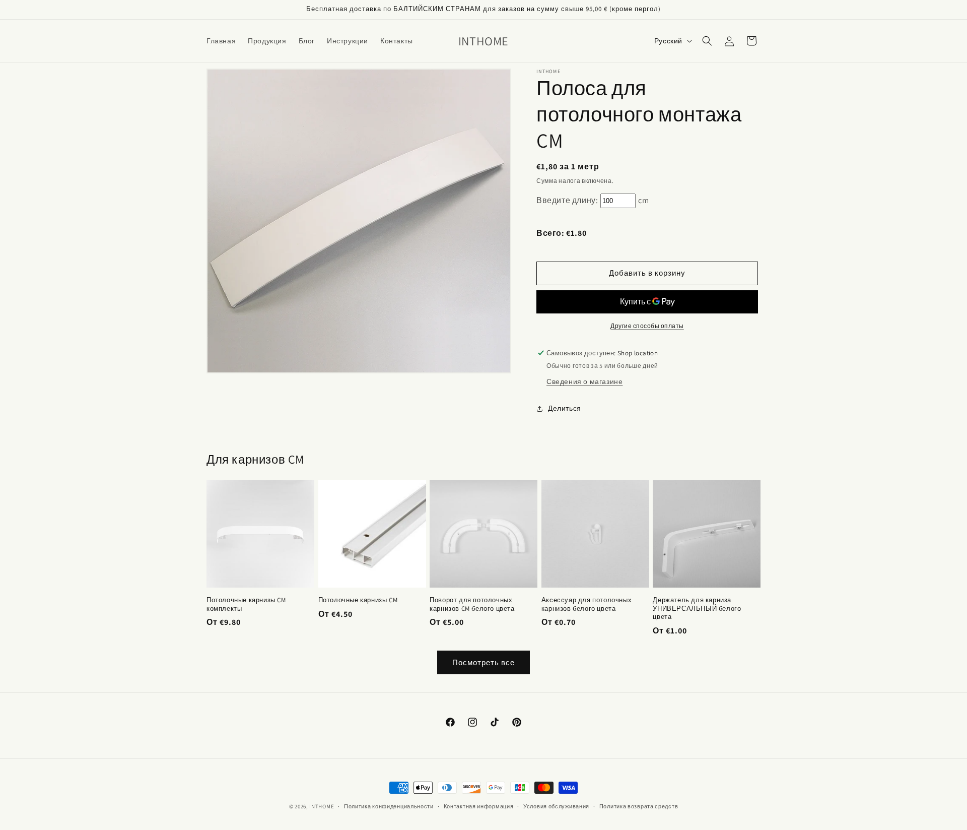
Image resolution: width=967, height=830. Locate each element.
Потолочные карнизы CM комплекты (246, 604)
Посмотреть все (483, 662)
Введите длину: (567, 200)
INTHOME (321, 806)
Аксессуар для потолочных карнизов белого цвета (586, 604)
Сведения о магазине (584, 381)
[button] (707, 41)
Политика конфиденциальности (389, 806)
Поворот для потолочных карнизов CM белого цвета (472, 604)
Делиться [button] (564, 408)
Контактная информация (479, 806)
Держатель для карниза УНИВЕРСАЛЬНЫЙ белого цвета (697, 608)
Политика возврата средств (638, 806)
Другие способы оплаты (647, 326)
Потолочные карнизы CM (358, 600)
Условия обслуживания (556, 806)
